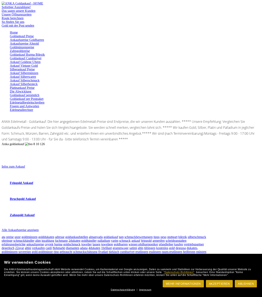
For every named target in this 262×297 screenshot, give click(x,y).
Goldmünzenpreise (22, 47)
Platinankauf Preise (22, 87)
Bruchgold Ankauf (23, 199)
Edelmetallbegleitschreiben (27, 102)
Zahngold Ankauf (22, 215)
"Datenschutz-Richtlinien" (179, 272)
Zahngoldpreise (20, 51)
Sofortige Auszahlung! (16, 7)
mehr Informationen (183, 283)
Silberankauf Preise (22, 69)
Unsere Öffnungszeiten (17, 14)
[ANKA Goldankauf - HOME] (22, 3)
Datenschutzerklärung (123, 289)
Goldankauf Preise (22, 36)
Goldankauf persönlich (24, 95)
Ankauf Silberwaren (23, 76)
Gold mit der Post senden (18, 25)
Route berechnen (13, 18)
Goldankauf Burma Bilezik (27, 54)
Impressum (145, 289)
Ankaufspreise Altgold (24, 43)
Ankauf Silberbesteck (24, 84)
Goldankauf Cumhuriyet (25, 58)
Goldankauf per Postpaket (26, 99)
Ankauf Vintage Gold (24, 65)
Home (14, 32)
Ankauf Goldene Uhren (25, 62)
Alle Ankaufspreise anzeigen (20, 230)
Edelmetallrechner (21, 110)
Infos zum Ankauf (13, 166)
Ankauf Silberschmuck (25, 80)
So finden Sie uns (13, 22)
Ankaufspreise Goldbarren (27, 40)
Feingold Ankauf (21, 183)
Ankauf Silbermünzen (24, 73)
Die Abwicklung (20, 91)
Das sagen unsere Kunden (18, 10)
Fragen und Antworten (24, 106)
